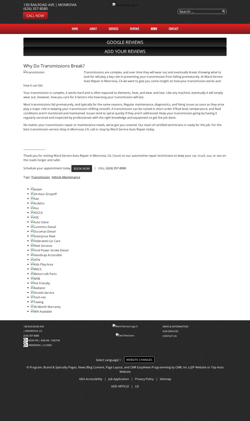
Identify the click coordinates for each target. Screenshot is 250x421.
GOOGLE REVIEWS (125, 42)
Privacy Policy (144, 379)
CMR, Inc (181, 367)
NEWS (154, 29)
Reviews (134, 29)
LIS (137, 386)
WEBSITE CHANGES (139, 360)
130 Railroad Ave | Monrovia (50, 4)
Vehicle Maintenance (66, 177)
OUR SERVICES (170, 331)
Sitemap (165, 379)
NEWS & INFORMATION (175, 326)
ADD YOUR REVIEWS (125, 51)
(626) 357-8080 (35, 8)
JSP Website (198, 367)
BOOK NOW (82, 169)
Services (113, 29)
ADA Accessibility (90, 379)
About (93, 29)
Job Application (118, 379)
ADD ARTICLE (120, 386)
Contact (173, 29)
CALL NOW (35, 15)
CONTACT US (170, 336)
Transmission (40, 177)
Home (75, 29)
